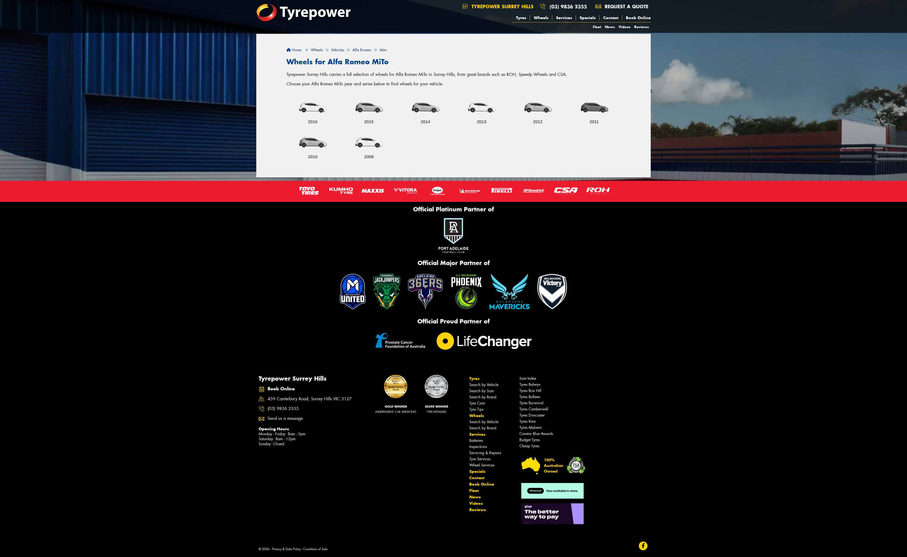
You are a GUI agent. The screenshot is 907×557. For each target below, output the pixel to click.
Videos (624, 27)
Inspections (478, 446)
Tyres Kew (527, 421)
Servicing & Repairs (485, 452)
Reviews (641, 27)
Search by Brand (482, 397)
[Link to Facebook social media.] (643, 546)
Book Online (638, 17)
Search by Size (481, 390)
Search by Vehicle (483, 384)
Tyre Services (479, 459)
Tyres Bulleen (529, 396)
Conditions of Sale (315, 549)
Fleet (597, 27)
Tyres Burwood (531, 402)
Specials (588, 17)
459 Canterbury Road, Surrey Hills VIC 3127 (310, 399)
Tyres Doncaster (532, 415)
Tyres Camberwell (533, 409)
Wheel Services (481, 465)
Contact (610, 17)
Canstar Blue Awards (536, 433)
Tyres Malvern (530, 427)
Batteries (476, 440)
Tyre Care (477, 403)
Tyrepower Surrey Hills (502, 6)
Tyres (521, 17)
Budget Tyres (529, 439)
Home (296, 50)
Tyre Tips (476, 409)
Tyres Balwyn (529, 384)
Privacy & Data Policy (286, 549)
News (610, 27)
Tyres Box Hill (530, 390)
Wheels (541, 17)
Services (564, 17)
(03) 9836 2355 (568, 6)
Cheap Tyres (529, 446)
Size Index (527, 378)
